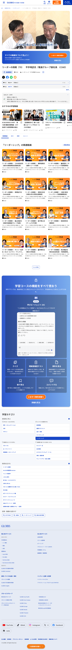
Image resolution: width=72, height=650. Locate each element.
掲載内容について (53, 639)
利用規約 (9, 639)
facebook (59, 625)
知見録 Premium (36, 72)
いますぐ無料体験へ (57, 55)
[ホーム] (2, 8)
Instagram (36, 625)
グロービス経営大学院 (6, 600)
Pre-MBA (5, 557)
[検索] (45, 2)
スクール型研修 (41, 540)
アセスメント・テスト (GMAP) (44, 547)
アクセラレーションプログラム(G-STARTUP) (47, 582)
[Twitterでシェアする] (3, 77)
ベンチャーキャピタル (42, 579)
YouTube (9, 625)
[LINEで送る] (11, 77)
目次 (12, 136)
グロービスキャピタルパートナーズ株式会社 (8, 604)
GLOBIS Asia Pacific (24, 597)
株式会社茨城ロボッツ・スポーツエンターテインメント (45, 604)
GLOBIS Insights (5, 586)
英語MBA (3, 551)
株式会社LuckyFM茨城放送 (44, 608)
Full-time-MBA (6, 560)
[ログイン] (49, 2)
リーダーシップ (16, 8)
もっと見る (36, 267)
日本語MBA (4, 540)
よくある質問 (33, 639)
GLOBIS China (23, 603)
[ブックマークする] (43, 72)
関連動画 (5, 136)
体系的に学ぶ (8, 8)
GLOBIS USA (23, 616)
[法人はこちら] (67, 2)
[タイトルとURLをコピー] (15, 77)
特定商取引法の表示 (42, 639)
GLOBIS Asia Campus (25, 600)
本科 (4, 548)
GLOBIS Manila (23, 609)
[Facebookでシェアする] (7, 77)
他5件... (68, 89)
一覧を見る (66, 145)
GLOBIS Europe (23, 606)
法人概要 (3, 639)
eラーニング (40, 543)
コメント (25, 136)
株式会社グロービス (6, 597)
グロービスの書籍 (5, 579)
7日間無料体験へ (57, 2)
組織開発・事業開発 (42, 553)
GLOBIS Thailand (24, 613)
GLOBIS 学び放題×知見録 (7, 568)
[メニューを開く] (4, 2)
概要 (18, 136)
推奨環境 (27, 639)
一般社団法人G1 (42, 597)
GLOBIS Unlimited (5, 571)
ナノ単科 (5, 543)
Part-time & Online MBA (8, 563)
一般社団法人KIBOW (43, 600)
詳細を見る (57, 60)
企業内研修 (40, 537)
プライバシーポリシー (18, 639)
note (8, 631)
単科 (4, 545)
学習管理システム (41, 550)
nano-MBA (5, 554)
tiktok (23, 625)
